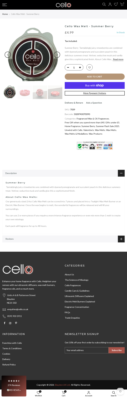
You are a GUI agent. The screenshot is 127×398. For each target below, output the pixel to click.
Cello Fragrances (73, 285)
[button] (14, 386)
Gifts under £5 (112, 122)
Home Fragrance (73, 126)
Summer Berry (88, 126)
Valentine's (88, 130)
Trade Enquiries (72, 317)
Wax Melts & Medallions (76, 133)
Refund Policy (9, 364)
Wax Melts (100, 130)
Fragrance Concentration (77, 307)
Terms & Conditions (12, 348)
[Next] (57, 55)
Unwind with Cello (73, 130)
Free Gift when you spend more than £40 (84, 122)
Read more (118, 59)
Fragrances (103, 118)
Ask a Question (94, 102)
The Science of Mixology (76, 280)
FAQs (67, 312)
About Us (69, 274)
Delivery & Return (74, 102)
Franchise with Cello (12, 343)
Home (5, 14)
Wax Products (95, 133)
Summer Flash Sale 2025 (107, 126)
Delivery (6, 359)
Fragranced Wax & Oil (87, 118)
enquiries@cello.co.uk (17, 309)
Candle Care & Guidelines (77, 290)
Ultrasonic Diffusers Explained (79, 296)
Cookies (6, 353)
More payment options (94, 93)
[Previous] (8, 55)
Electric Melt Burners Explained (80, 301)
